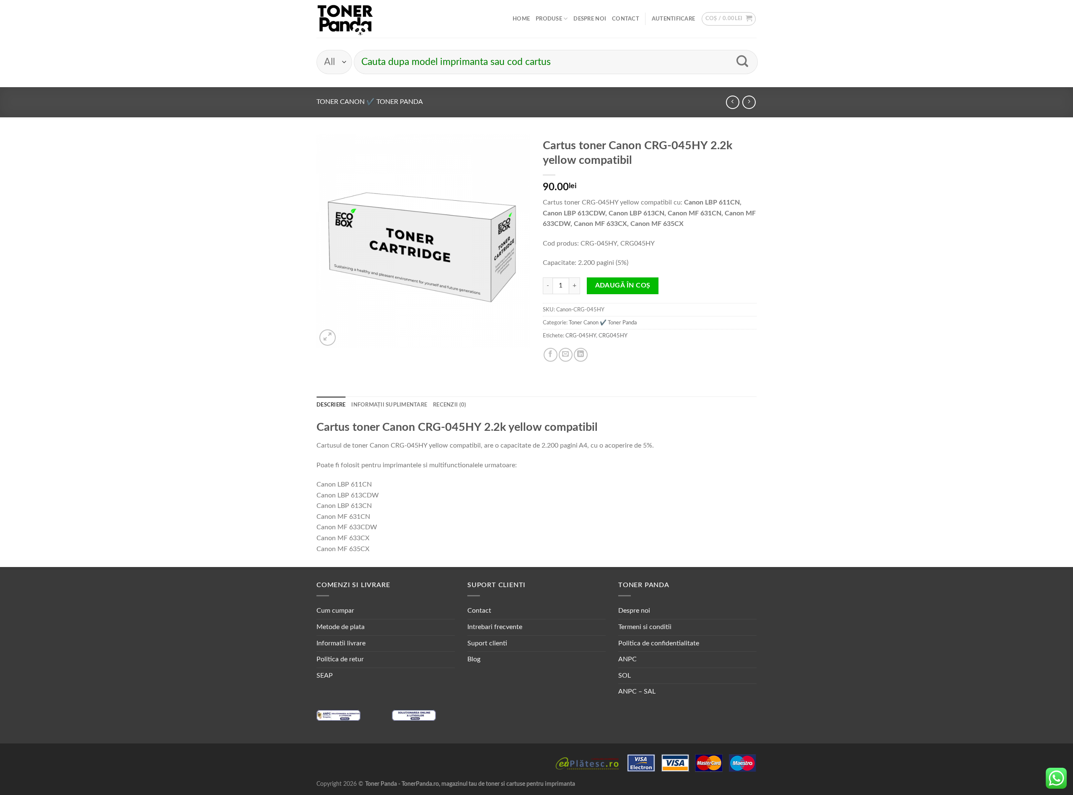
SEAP (324, 675)
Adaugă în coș (623, 285)
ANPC (627, 659)
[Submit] (742, 62)
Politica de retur (340, 659)
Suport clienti (487, 643)
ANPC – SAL (637, 691)
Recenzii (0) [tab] (449, 404)
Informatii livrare (340, 643)
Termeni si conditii (644, 627)
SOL (624, 675)
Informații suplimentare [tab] (389, 404)
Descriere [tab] (330, 404)
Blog (473, 659)
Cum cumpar (335, 610)
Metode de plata (340, 627)
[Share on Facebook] (550, 355)
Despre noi (589, 18)
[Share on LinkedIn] (581, 355)
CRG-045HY (580, 335)
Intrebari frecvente (494, 627)
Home (521, 18)
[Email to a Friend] (566, 355)
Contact (625, 18)
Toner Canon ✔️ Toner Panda (369, 101)
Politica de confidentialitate (658, 643)
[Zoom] (327, 337)
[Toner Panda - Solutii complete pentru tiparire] (345, 19)
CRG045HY (613, 335)
